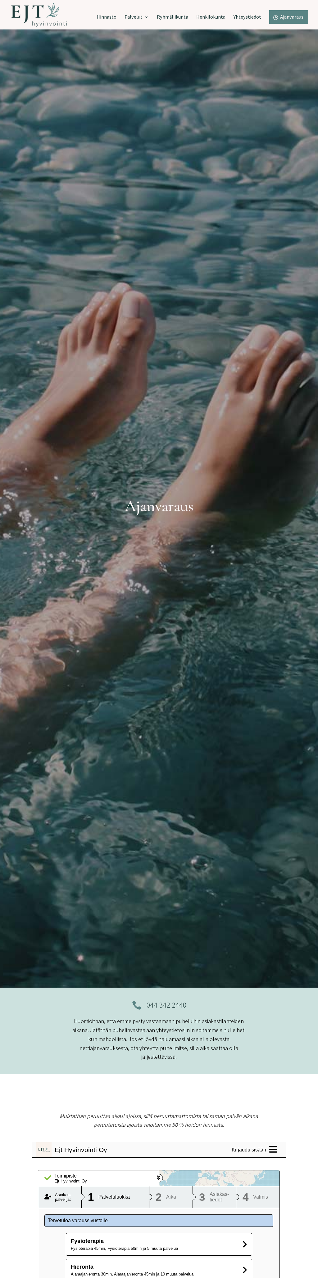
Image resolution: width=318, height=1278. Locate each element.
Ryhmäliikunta (172, 17)
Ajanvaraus (291, 17)
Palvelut (134, 17)
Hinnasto (106, 17)
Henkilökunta (210, 17)
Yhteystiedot (247, 17)
